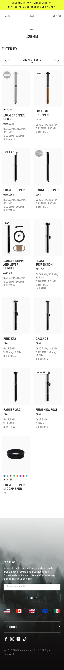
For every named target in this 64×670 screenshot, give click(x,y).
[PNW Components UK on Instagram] (12, 639)
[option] (32, 60)
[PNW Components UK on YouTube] (18, 639)
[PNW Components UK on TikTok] (25, 639)
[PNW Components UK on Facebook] (6, 639)
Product (32, 627)
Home (31, 30)
